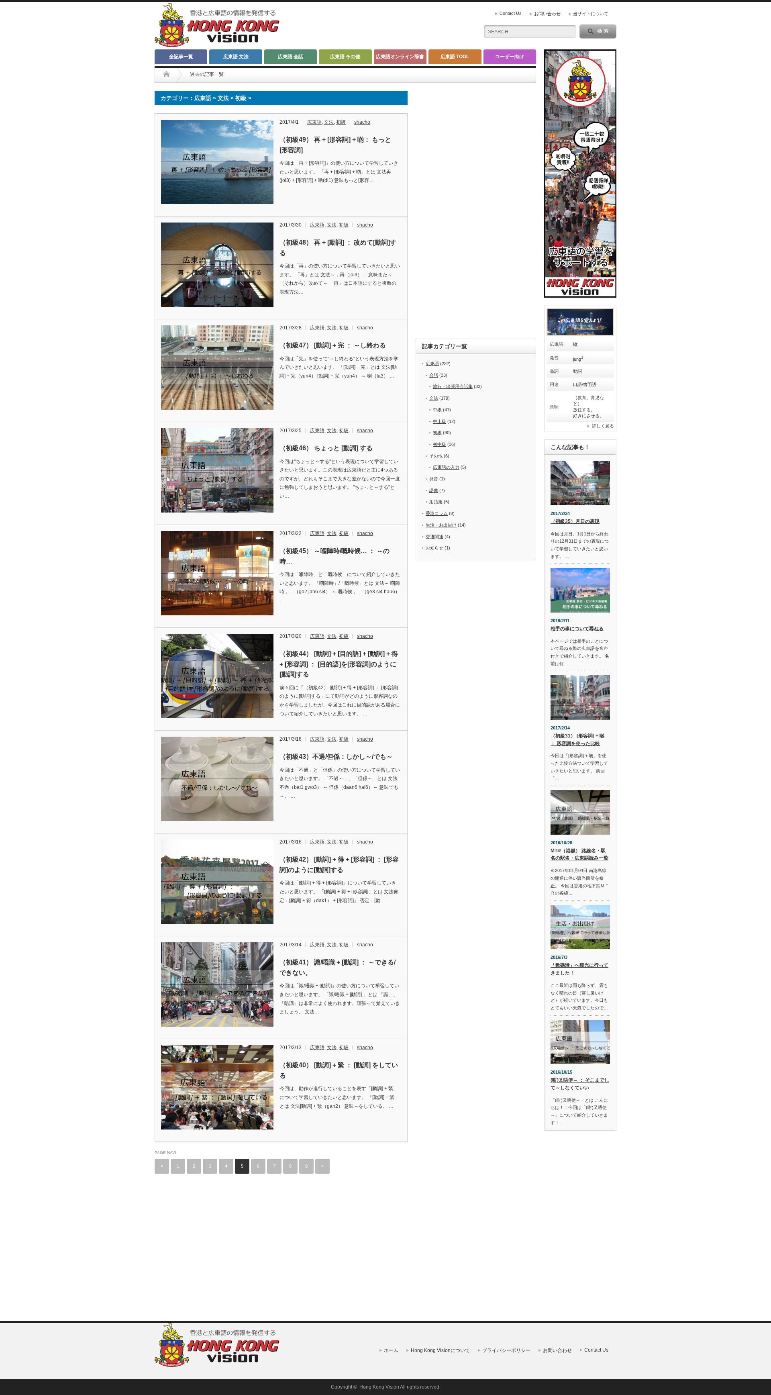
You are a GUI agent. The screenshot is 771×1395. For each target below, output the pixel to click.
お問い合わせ (547, 13)
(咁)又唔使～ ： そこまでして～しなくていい (580, 1084)
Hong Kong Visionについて (440, 1350)
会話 (433, 375)
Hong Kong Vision (379, 1387)
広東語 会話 (290, 56)
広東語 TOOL (455, 56)
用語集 (436, 501)
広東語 (314, 122)
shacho (362, 122)
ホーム (391, 1350)
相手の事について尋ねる (577, 628)
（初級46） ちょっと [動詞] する (326, 448)
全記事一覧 (181, 56)
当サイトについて (590, 13)
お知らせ (434, 547)
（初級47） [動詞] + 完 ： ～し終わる (332, 345)
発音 (433, 478)
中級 (437, 409)
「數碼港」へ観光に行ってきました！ (579, 969)
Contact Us (511, 13)
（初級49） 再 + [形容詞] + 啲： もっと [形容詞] (335, 144)
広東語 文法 (236, 56)
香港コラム (437, 513)
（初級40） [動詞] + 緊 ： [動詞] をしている (338, 1070)
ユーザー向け (509, 56)
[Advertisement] (217, 1241)
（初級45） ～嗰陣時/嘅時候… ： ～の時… (334, 556)
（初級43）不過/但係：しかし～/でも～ (336, 756)
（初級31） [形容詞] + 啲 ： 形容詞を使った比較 (577, 739)
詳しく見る (603, 425)
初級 (341, 122)
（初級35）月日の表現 (575, 521)
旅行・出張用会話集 (453, 386)
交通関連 (434, 536)
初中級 (439, 444)
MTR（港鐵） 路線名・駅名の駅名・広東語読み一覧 (579, 854)
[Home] (166, 74)
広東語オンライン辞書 (400, 56)
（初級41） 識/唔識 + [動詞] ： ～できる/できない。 (337, 967)
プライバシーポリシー (506, 1350)
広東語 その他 (345, 56)
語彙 (433, 490)
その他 (436, 455)
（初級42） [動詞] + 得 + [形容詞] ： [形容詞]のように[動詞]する (339, 864)
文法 (329, 122)
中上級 (439, 421)
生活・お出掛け (441, 525)
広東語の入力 (446, 467)
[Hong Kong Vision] (218, 1365)
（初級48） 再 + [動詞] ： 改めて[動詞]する (337, 247)
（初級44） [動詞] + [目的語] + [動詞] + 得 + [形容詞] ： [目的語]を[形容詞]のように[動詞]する (338, 664)
